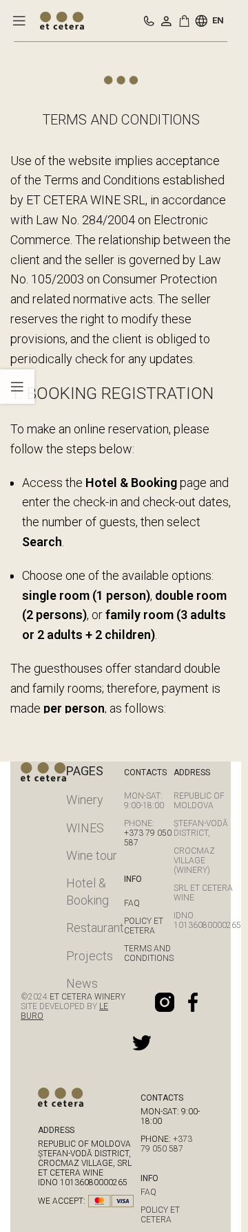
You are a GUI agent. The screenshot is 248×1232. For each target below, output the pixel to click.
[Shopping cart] (186, 20)
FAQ (132, 903)
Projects (89, 956)
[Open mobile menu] (19, 20)
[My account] (166, 20)
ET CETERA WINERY (86, 997)
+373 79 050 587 (166, 1144)
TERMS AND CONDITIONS (149, 953)
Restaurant (95, 927)
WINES (85, 828)
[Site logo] (62, 19)
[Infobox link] (149, 21)
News (82, 983)
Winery (84, 799)
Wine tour (91, 855)
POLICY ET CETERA (143, 926)
